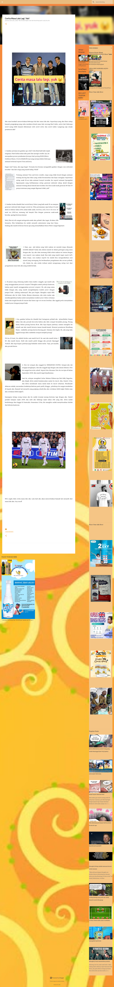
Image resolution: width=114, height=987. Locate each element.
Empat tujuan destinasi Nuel (96, 794)
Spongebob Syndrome (95, 941)
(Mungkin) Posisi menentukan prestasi (99, 961)
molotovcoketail (61, 981)
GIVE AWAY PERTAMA (95, 774)
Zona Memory (9, 531)
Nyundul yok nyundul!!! (95, 846)
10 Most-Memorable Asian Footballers (99, 920)
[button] (6, 24)
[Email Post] (6, 529)
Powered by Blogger (58, 978)
